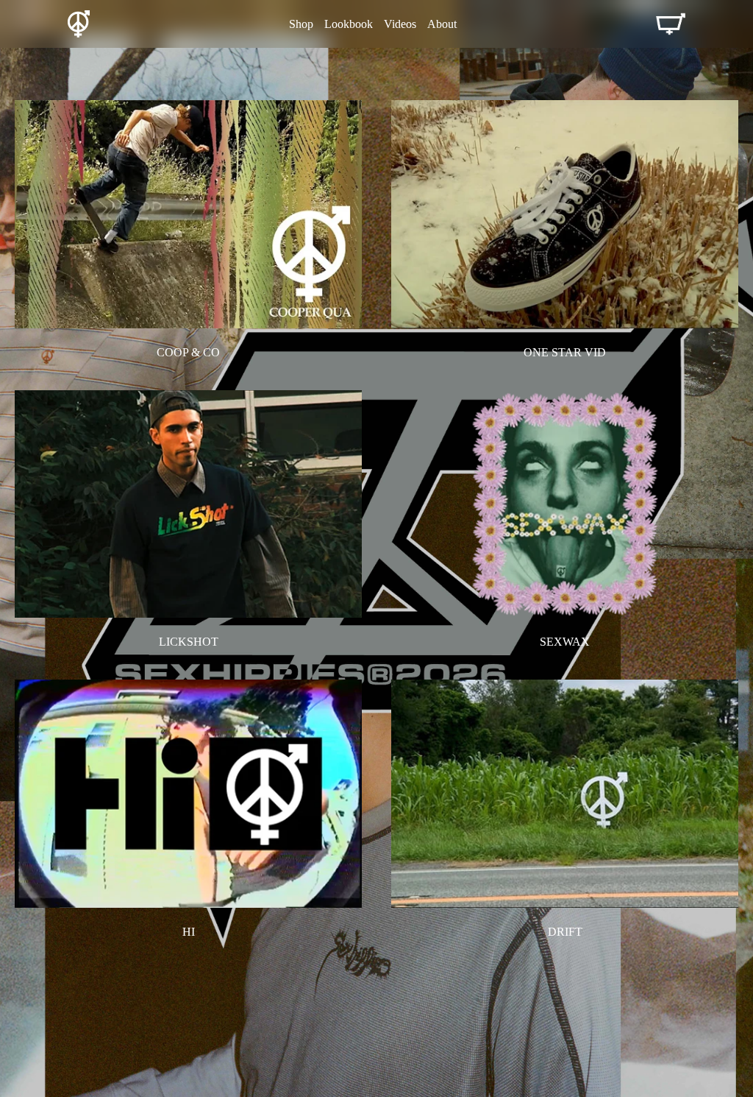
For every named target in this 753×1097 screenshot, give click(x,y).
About (442, 24)
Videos (400, 24)
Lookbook (348, 24)
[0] (670, 24)
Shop (301, 24)
